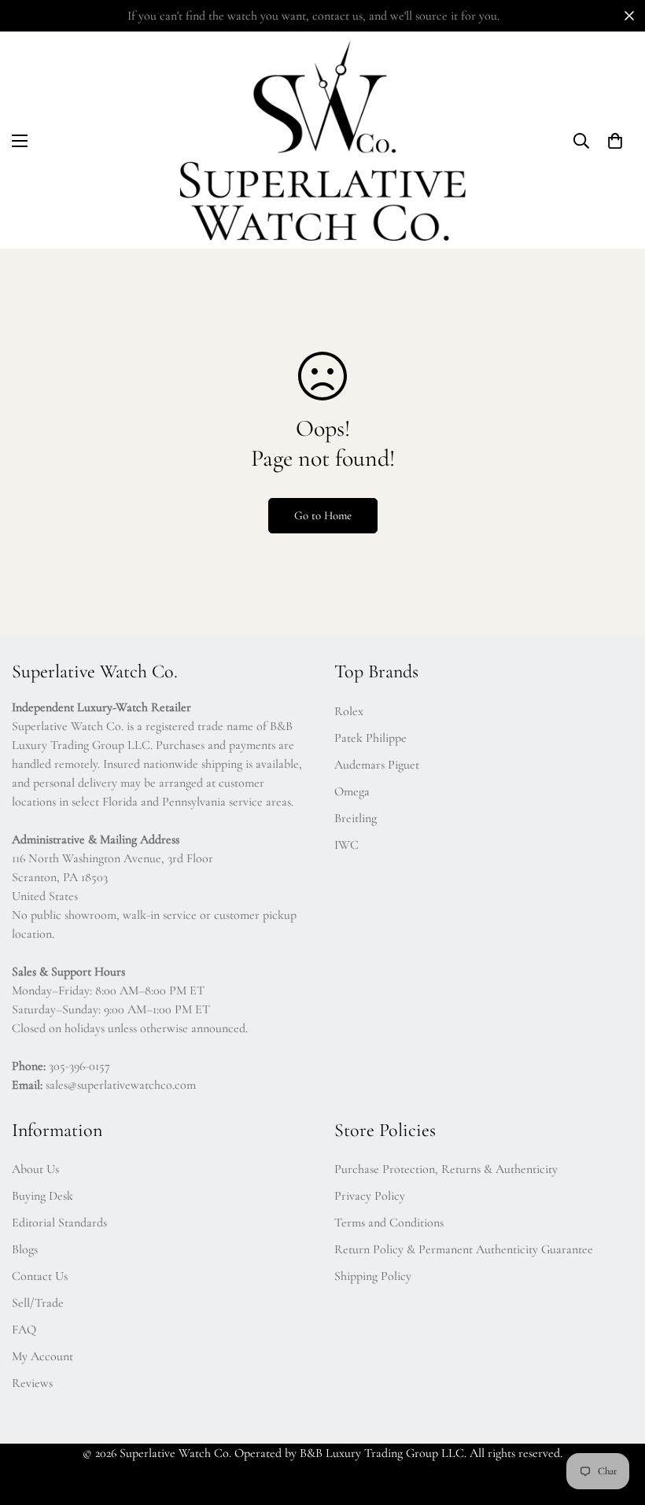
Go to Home (323, 515)
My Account (42, 1356)
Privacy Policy (369, 1196)
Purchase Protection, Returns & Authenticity (446, 1169)
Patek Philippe (370, 738)
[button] (20, 141)
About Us (35, 1169)
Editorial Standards (59, 1222)
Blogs (25, 1249)
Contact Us (40, 1276)
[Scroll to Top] (614, 1419)
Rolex (348, 711)
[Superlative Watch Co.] (323, 140)
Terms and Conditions (389, 1222)
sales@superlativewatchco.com (121, 1085)
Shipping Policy (372, 1276)
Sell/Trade (38, 1303)
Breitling (355, 818)
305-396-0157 (79, 1066)
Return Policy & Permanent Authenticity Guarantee (463, 1249)
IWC (346, 845)
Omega (352, 791)
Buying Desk (42, 1196)
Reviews (32, 1383)
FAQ (24, 1329)
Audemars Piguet (376, 765)
